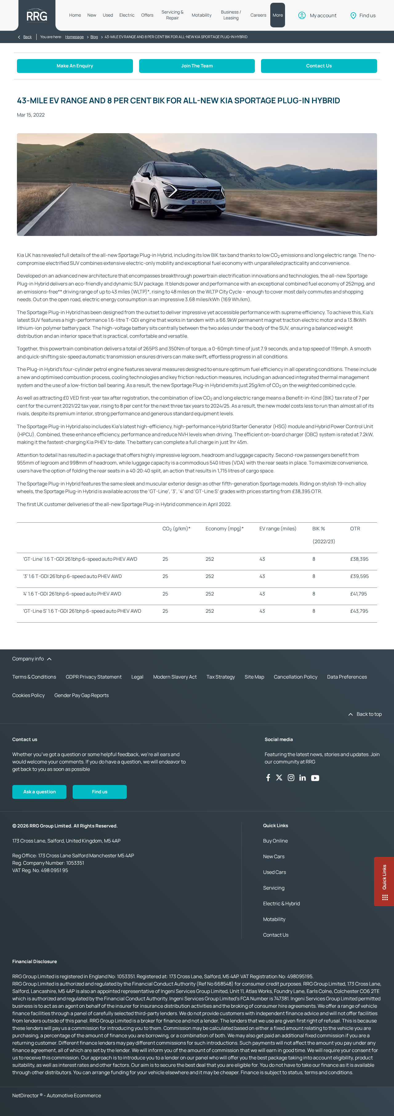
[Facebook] (268, 778)
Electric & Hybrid (281, 903)
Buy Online (275, 840)
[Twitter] (279, 778)
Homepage (74, 36)
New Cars (273, 856)
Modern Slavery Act (175, 676)
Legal (137, 676)
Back (27, 36)
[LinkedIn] (303, 778)
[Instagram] (291, 778)
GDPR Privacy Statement (94, 676)
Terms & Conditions (34, 676)
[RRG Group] (37, 15)
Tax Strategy (221, 676)
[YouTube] (315, 777)
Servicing (273, 887)
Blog (94, 36)
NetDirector (26, 1095)
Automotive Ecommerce (74, 1095)
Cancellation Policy (295, 676)
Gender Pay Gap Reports (81, 695)
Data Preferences (347, 676)
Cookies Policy (28, 695)
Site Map (254, 676)
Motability (274, 919)
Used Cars (274, 872)
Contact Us (275, 934)
